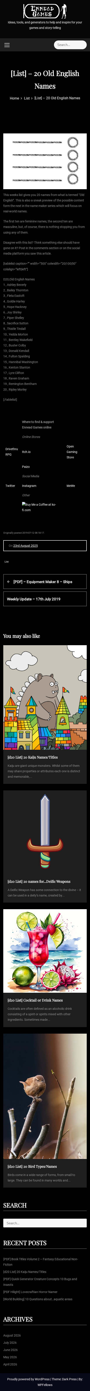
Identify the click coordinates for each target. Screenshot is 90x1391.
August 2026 (12, 1335)
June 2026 (10, 1350)
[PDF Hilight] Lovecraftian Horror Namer (30, 1292)
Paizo (26, 466)
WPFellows (45, 1385)
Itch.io (26, 452)
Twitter (10, 486)
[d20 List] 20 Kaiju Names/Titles (24, 1272)
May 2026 (10, 1357)
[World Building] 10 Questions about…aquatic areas (37, 1299)
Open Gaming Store (72, 452)
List (7, 561)
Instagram (29, 486)
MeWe (71, 486)
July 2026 (10, 1342)
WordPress (42, 1379)
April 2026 (10, 1364)
